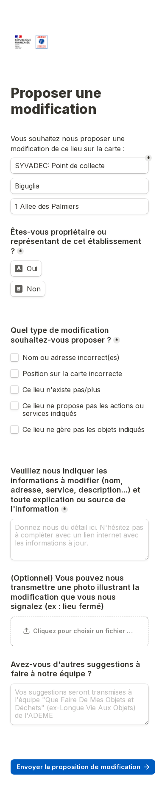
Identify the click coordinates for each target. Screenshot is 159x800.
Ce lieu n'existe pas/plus (61, 389)
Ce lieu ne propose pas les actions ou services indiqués (84, 409)
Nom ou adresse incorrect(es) (71, 357)
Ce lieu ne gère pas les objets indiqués (83, 429)
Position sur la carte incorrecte (73, 373)
